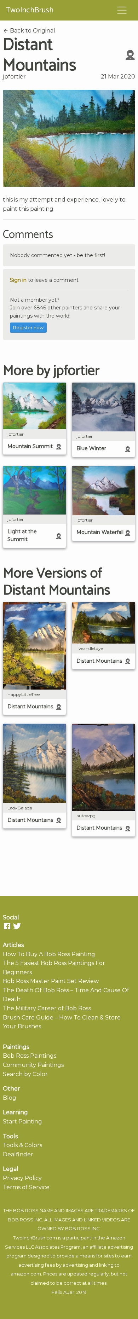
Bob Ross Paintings (29, 1055)
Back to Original (31, 30)
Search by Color (25, 1074)
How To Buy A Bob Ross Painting (49, 954)
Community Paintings (33, 1065)
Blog (9, 1097)
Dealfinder (18, 1154)
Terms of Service (26, 1187)
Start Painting (22, 1121)
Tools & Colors (22, 1145)
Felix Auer (63, 1292)
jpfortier (14, 76)
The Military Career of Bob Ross (47, 1008)
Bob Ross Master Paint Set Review (51, 981)
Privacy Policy (22, 1178)
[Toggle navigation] (122, 10)
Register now (28, 327)
